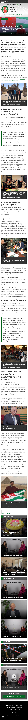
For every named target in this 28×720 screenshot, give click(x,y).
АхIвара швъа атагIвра (14, 696)
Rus (8, 4)
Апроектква (19, 707)
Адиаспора (4, 19)
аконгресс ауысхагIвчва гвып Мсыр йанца (13, 79)
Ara (20, 4)
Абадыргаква (19, 705)
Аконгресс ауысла (10, 705)
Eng (10, 4)
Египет (3, 38)
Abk (15, 4)
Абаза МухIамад (6, 513)
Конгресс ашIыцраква (14, 709)
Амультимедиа (11, 707)
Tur (13, 4)
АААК (10, 19)
